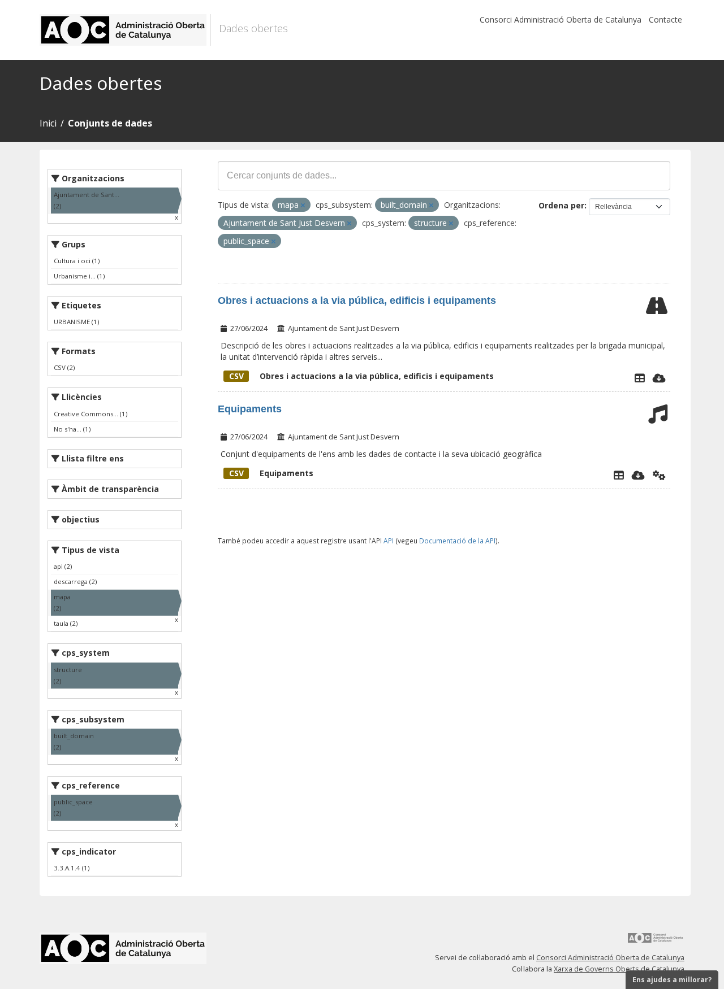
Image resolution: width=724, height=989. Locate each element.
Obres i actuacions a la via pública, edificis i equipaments (357, 300)
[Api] (659, 475)
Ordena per (561, 205)
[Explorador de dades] (640, 378)
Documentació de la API (457, 540)
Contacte (665, 19)
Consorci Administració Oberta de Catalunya (560, 19)
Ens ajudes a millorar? (672, 979)
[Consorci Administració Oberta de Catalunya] (655, 942)
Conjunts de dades (110, 123)
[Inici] (125, 30)
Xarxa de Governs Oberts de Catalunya (619, 969)
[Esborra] (303, 205)
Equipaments (250, 409)
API (388, 540)
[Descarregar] (659, 378)
